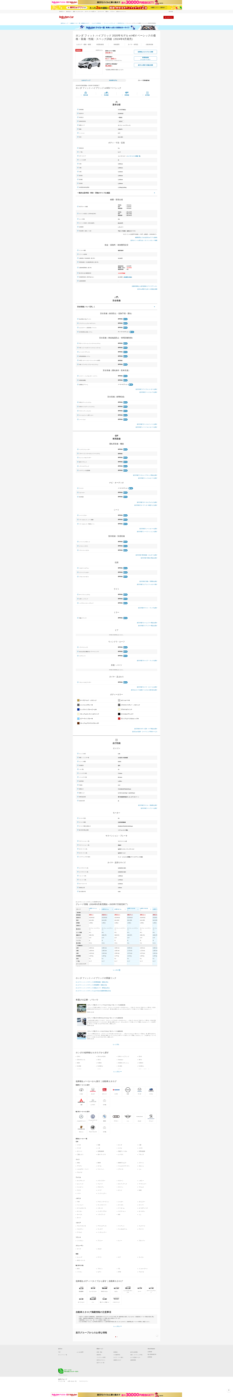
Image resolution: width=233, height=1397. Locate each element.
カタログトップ (85, 80)
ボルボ (99, 1249)
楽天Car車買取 (134, 1352)
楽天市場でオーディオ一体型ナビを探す (145, 505)
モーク (79, 1217)
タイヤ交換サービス (135, 1357)
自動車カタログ (117, 1360)
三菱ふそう (80, 1154)
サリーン (120, 1187)
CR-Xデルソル (81, 1059)
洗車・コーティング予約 (136, 1354)
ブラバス (120, 1169)
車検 (116, 44)
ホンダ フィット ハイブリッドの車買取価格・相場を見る (92, 982)
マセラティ (80, 1229)
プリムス (141, 1187)
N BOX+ (141, 1063)
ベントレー (80, 1205)
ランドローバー (102, 1205)
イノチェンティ (102, 1232)
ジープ (99, 1190)
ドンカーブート (143, 1268)
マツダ (79, 1148)
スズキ (141, 1148)
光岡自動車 (101, 1151)
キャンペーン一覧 (62, 1354)
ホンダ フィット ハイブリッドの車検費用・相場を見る (91, 985)
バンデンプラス (102, 1211)
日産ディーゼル (122, 1151)
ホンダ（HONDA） (97, 23)
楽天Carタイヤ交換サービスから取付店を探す (144, 690)
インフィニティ (102, 1193)
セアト (99, 1272)
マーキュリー (142, 1184)
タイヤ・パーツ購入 (118, 1357)
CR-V (78, 1056)
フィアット (121, 1226)
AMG (78, 1162)
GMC (140, 1190)
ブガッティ (142, 1240)
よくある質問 (80, 1352)
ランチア (100, 1229)
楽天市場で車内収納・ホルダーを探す (146, 555)
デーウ (99, 1257)
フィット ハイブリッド (109, 23)
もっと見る (115, 970)
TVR (78, 1201)
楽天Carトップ (64, 23)
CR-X (140, 1056)
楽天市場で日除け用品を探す (149, 558)
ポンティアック (122, 1184)
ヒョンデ (79, 1257)
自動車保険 (133, 1360)
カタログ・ (83, 44)
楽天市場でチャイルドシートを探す (147, 424)
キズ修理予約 (116, 1354)
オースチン (142, 1211)
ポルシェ (141, 1166)
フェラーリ (142, 1226)
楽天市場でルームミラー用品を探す (147, 622)
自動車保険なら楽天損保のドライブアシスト (144, 286)
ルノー (120, 1240)
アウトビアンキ (102, 1226)
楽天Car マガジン (101, 1360)
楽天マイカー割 (100, 1362)
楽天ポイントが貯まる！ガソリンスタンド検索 (144, 240)
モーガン (79, 1211)
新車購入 (115, 1352)
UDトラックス (102, 1154)
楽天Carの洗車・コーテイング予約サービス (144, 731)
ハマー (79, 1193)
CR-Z (99, 1059)
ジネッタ (100, 1208)
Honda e (120, 1059)
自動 (149, 44)
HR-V (140, 1059)
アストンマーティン (103, 1201)
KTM (119, 1272)
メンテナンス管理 (101, 1357)
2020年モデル (121, 23)
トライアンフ (101, 1214)
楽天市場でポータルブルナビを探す (147, 502)
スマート (141, 1162)
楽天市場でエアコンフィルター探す (147, 584)
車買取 (100, 44)
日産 (99, 1145)
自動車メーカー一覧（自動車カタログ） (80, 23)
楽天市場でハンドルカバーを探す (147, 478)
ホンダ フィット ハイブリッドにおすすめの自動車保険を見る (93, 991)
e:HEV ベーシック (93, 909)
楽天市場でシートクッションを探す (147, 531)
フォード (100, 1184)
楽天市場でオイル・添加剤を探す (147, 805)
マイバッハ (101, 1169)
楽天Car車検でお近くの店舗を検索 (147, 289)
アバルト (79, 1232)
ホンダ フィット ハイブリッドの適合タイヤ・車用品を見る (93, 988)
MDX (78, 1063)
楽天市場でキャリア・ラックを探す (147, 660)
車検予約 (99, 1354)
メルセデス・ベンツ (82, 1169)
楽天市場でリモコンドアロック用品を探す (145, 475)
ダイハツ (79, 1151)
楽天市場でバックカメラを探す (148, 392)
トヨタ (79, 1145)
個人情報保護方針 (152, 1354)
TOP (59, 1352)
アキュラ (141, 1154)
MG (119, 1214)
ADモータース (81, 1260)
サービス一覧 (61, 1381)
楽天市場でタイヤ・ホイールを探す (147, 687)
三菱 (140, 1145)
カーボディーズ (143, 1208)
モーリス (79, 1214)
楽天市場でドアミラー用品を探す (147, 625)
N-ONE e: (100, 1066)
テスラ (79, 1190)
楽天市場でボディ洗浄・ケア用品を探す (145, 728)
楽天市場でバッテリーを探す (149, 808)
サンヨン (141, 1257)
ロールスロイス (81, 1208)
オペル (99, 1166)
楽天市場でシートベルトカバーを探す (146, 427)
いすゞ (99, 1148)
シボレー (141, 1180)
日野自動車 (142, 1151)
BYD (78, 1268)
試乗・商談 (99, 1352)
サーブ (79, 1249)
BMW (99, 1162)
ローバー (141, 1205)
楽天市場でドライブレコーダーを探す (146, 389)
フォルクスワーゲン (124, 1166)
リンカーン (80, 1187)
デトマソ (141, 1229)
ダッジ (120, 1190)
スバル (120, 1148)
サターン (120, 1180)
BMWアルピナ (122, 1162)
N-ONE (79, 1066)
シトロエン (80, 1240)
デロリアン (101, 1187)
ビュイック (80, 1184)
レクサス (120, 1154)
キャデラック (81, 1180)
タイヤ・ (133, 44)
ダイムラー (142, 1201)
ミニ (140, 1169)
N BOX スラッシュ (123, 1063)
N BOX (99, 1063)
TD (119, 1268)
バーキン (79, 1272)
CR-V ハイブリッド (123, 1056)
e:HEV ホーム (105, 909)
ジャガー (120, 1201)
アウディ (79, 1166)
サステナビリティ (83, 1381)
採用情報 (150, 1357)
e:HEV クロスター (131, 909)
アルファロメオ (81, 1226)
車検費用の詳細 (128, 277)
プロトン (100, 1268)
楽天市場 (171, 11)
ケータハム (121, 1208)
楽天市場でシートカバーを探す (148, 528)
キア (119, 1257)
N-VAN (120, 1066)
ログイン (169, 17)
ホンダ (120, 1145)
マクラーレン (122, 1211)
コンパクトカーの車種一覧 (133, 156)
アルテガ (79, 1172)
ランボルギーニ (122, 1229)
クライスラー (101, 1180)
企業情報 (150, 1351)
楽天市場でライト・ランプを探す (147, 608)
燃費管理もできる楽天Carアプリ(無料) (146, 237)
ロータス (120, 1205)
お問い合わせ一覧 (72, 1381)
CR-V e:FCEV (101, 1056)
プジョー (100, 1240)
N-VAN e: (141, 1066)
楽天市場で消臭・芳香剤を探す (148, 581)
